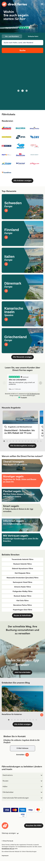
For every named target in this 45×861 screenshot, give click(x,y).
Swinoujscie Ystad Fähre (22, 582)
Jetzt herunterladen (22, 672)
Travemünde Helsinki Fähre (22, 559)
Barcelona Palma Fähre (22, 605)
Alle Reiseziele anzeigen (22, 357)
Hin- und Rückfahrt (12, 36)
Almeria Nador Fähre (22, 587)
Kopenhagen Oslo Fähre (22, 610)
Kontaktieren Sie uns (8, 848)
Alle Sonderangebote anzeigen (22, 446)
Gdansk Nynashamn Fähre (22, 568)
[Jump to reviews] (22, 27)
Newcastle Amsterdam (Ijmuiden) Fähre (22, 578)
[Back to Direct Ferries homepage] (14, 4)
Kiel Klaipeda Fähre (22, 573)
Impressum (5, 855)
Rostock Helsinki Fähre (22, 564)
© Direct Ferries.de (7, 841)
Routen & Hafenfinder (22, 615)
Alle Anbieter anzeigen (22, 181)
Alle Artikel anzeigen (22, 724)
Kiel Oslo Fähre (22, 601)
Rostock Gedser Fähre (22, 596)
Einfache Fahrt (33, 36)
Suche (22, 50)
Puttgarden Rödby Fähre (22, 591)
